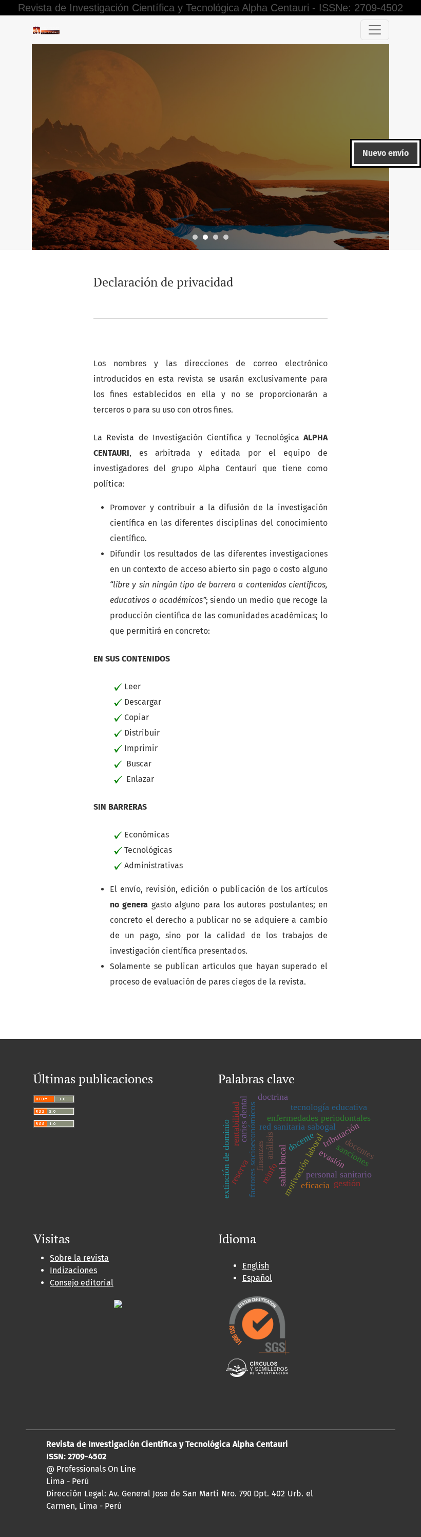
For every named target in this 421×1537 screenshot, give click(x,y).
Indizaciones (73, 1270)
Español (257, 1278)
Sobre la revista (79, 1258)
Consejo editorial (81, 1283)
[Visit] (118, 1303)
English (255, 1266)
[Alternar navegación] (374, 30)
